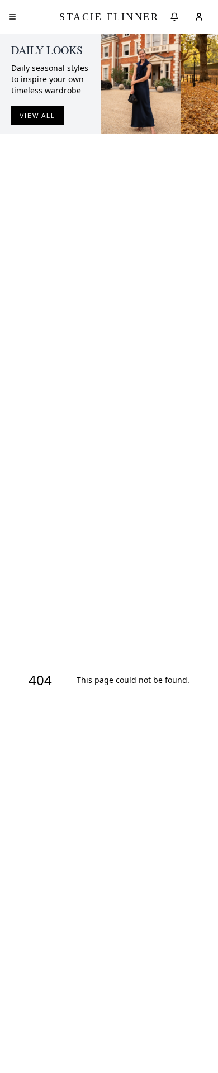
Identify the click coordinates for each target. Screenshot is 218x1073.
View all (37, 115)
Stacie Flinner (109, 16)
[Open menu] (12, 17)
